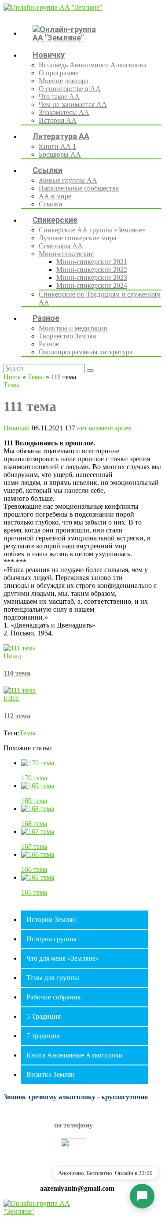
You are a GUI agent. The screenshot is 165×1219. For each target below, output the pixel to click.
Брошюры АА (60, 154)
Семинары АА (61, 246)
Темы (36, 377)
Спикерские (55, 219)
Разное (46, 318)
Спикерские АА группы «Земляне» (92, 230)
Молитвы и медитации (73, 328)
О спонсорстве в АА (70, 88)
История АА (58, 120)
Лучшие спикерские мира (77, 238)
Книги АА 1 (57, 146)
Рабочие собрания (53, 997)
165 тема (34, 892)
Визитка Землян (50, 1074)
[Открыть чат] (142, 1196)
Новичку (49, 54)
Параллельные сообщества (79, 188)
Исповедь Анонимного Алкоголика (93, 65)
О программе (58, 73)
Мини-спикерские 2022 (91, 269)
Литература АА (61, 136)
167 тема (34, 846)
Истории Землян (51, 919)
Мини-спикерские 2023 (91, 277)
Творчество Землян (67, 336)
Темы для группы (52, 977)
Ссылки (47, 170)
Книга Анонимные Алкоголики (74, 1055)
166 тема (34, 869)
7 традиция (43, 1035)
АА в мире (55, 196)
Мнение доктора (63, 80)
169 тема (34, 800)
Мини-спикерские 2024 (91, 285)
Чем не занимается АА (73, 104)
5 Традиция (43, 1016)
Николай (18, 428)
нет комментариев (104, 428)
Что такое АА (59, 96)
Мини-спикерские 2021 (91, 261)
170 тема (34, 778)
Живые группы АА (68, 180)
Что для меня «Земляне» (62, 958)
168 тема (34, 823)
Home (12, 377)
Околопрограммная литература (85, 352)
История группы (51, 939)
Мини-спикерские (66, 253)
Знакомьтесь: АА (64, 112)
